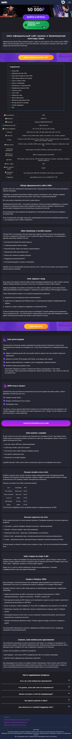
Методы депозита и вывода (20, 102)
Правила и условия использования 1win (15, 722)
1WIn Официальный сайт (36, 57)
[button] (69, 731)
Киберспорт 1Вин (17, 95)
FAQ (13, 107)
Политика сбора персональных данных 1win (17, 719)
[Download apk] (36, 25)
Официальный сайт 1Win (19, 73)
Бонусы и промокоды (18, 83)
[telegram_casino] (63, 2)
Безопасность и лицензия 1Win (21, 85)
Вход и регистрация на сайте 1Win (22, 75)
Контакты (6, 717)
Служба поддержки (17, 105)
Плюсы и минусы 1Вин (18, 80)
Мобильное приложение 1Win (21, 100)
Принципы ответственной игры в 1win (15, 725)
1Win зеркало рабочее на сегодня (22, 78)
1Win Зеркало (36, 326)
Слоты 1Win (15, 93)
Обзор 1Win (15, 71)
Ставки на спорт (17, 90)
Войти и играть (36, 17)
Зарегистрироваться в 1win (36, 423)
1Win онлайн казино (18, 97)
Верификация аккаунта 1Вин (20, 88)
